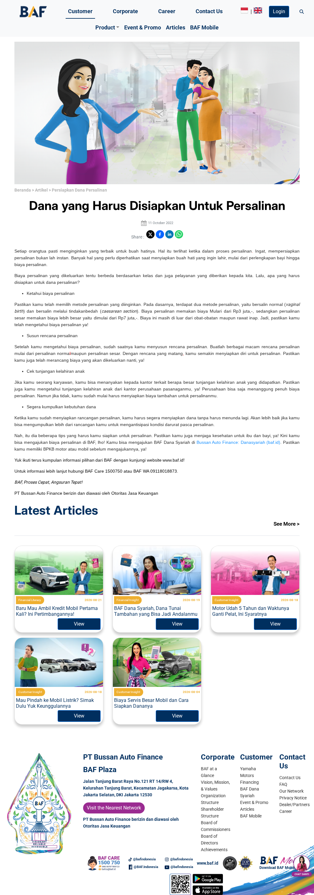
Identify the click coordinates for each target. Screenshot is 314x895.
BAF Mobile (204, 27)
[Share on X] (150, 234)
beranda (22, 190)
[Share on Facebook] (160, 234)
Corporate (125, 11)
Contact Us (209, 11)
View (79, 624)
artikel (41, 190)
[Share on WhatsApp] (179, 234)
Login (279, 11)
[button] (107, 27)
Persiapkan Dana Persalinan (79, 190)
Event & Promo (142, 27)
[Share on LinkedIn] (169, 234)
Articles (175, 27)
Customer (80, 11)
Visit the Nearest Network (114, 808)
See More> (287, 524)
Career (166, 11)
